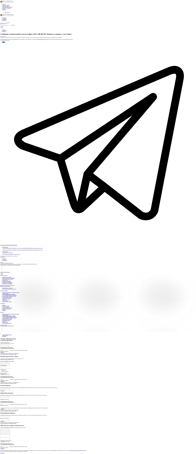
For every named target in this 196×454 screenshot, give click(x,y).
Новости (3, 8)
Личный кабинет (5, 293)
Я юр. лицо (4, 370)
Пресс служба (6, 12)
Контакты (4, 9)
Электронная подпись (6, 298)
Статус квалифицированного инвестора (9, 295)
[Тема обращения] (3, 365)
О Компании (4, 260)
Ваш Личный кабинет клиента (42, 39)
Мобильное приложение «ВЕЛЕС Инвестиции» (10, 292)
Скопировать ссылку (4, 245)
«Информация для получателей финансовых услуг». (7, 359)
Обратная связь (5, 335)
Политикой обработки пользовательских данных (77, 450)
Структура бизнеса (5, 6)
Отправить (2, 352)
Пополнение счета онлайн (7, 319)
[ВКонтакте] (4, 42)
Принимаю (2, 453)
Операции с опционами (6, 280)
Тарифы (3, 309)
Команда (3, 4)
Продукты (4, 17)
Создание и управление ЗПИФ (7, 279)
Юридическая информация (5, 272)
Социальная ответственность (7, 307)
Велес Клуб (4, 299)
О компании (4, 19)
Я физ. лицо (4, 369)
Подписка (4, 336)
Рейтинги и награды (6, 5)
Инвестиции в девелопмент (7, 283)
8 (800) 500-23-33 (11, 325)
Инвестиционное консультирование (8, 278)
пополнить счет (15, 39)
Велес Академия (5, 300)
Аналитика (4, 18)
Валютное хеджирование (6, 281)
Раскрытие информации (6, 308)
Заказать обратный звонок (7, 334)
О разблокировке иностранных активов (9, 296)
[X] (3, 42)
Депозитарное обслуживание (7, 282)
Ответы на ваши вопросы (6, 301)
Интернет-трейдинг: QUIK (7, 318)
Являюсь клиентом (5, 371)
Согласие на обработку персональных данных (8, 354)
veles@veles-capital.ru (4, 325)
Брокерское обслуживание (7, 277)
